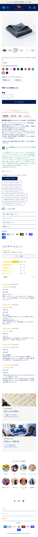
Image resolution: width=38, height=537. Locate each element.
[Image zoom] (19, 30)
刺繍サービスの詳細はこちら (10, 87)
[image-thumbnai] (4, 50)
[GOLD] (25, 69)
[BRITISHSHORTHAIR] (3, 72)
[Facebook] (15, 501)
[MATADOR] (7, 72)
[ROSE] (29, 69)
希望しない (7, 80)
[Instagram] (19, 501)
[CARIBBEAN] (33, 69)
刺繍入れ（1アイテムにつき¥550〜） (12, 77)
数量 (3, 93)
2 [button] (14, 387)
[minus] (4, 96)
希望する (18, 80)
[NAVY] (21, 69)
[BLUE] (7, 69)
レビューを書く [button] (19, 256)
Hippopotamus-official (18, 533)
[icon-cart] (34, 7)
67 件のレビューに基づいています (12, 252)
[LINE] (23, 501)
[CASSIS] (14, 69)
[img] (7, 284)
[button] (19, 102)
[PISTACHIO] (18, 69)
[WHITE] (10, 69)
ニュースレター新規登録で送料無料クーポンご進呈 (19, 2)
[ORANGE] (3, 69)
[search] (7, 7)
